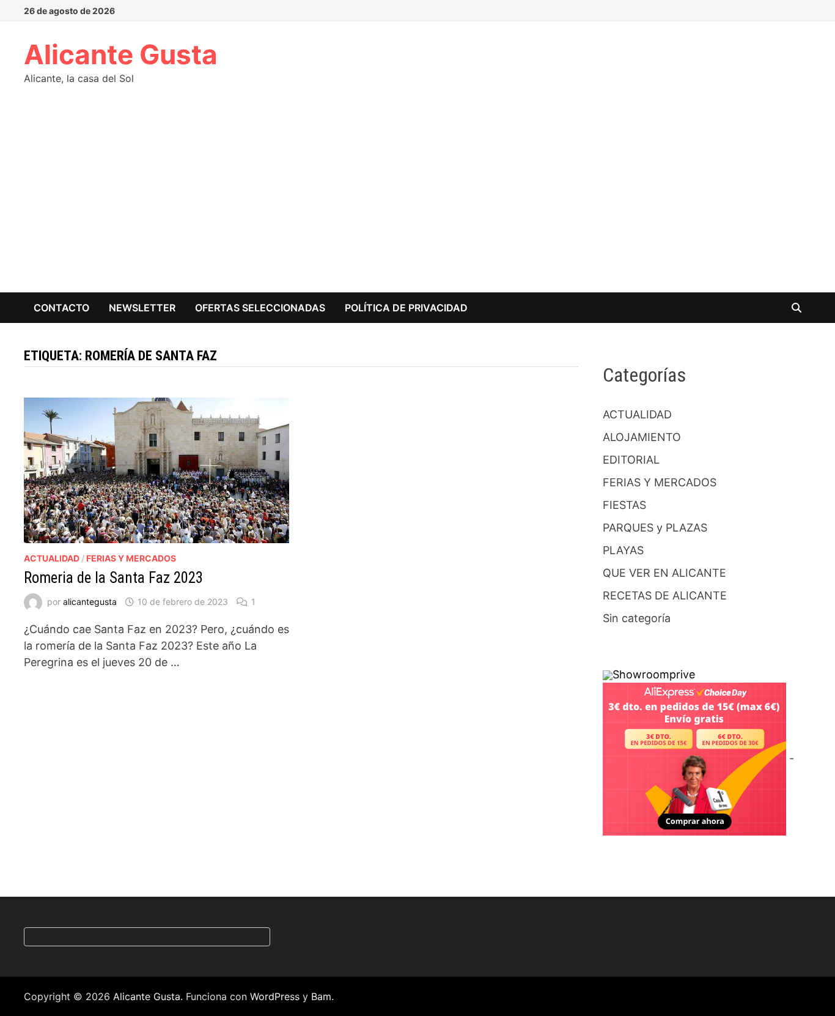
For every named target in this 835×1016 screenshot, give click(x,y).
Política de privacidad (406, 308)
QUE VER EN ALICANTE (664, 572)
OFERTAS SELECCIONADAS (260, 308)
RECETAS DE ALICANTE (665, 595)
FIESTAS (624, 505)
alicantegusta (90, 601)
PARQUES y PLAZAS (655, 527)
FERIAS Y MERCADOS (131, 558)
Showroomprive (653, 674)
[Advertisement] (417, 200)
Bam (321, 996)
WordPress (275, 996)
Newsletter (142, 308)
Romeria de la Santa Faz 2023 (113, 578)
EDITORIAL (631, 459)
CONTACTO (61, 308)
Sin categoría (637, 618)
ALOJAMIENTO (642, 437)
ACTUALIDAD (51, 558)
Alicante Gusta (121, 54)
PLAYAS (623, 550)
